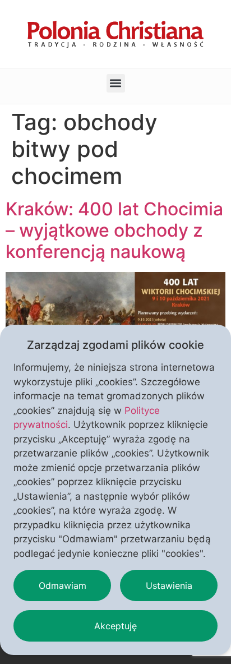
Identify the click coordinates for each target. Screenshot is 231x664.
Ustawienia (169, 585)
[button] (116, 83)
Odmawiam (62, 585)
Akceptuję (115, 625)
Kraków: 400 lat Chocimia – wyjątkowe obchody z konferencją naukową (114, 230)
